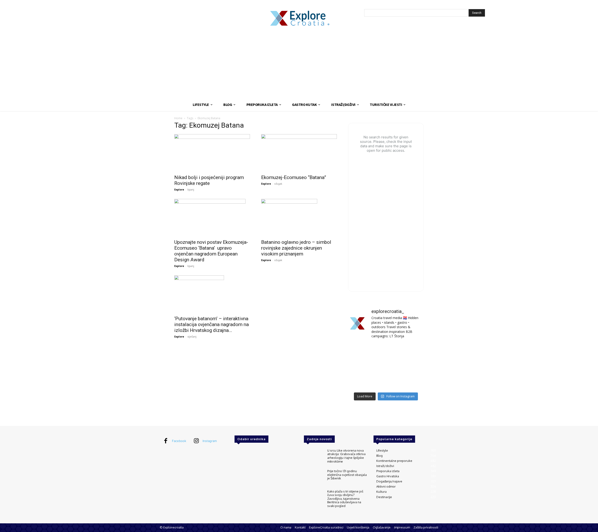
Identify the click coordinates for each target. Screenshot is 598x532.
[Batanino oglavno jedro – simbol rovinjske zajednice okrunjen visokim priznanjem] (299, 217)
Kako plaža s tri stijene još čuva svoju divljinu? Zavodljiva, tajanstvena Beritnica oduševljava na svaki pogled (345, 498)
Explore (179, 189)
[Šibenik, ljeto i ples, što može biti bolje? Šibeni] (412, 350)
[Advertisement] (299, 63)
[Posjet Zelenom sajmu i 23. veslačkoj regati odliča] (386, 381)
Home (178, 118)
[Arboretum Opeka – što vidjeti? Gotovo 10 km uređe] (386, 366)
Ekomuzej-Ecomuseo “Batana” (293, 177)
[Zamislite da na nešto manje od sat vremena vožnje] (360, 366)
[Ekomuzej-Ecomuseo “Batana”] (299, 153)
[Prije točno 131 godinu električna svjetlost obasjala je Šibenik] (313, 477)
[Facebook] (165, 441)
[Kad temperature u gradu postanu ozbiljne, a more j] (360, 381)
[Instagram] (196, 441)
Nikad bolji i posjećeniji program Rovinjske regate (209, 180)
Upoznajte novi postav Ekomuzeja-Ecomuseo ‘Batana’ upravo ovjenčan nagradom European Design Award (211, 250)
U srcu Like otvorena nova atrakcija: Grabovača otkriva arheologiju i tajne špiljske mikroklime (346, 456)
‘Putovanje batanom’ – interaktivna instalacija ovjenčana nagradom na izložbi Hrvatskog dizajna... (211, 324)
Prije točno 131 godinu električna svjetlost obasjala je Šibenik (347, 474)
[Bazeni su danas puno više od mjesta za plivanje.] (386, 350)
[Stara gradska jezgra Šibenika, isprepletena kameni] (360, 350)
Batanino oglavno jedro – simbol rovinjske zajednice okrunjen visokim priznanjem (296, 248)
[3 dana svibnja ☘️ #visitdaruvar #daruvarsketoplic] (412, 366)
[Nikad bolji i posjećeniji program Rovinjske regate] (212, 153)
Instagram (210, 441)
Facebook (179, 441)
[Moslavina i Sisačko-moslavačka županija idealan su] (412, 381)
